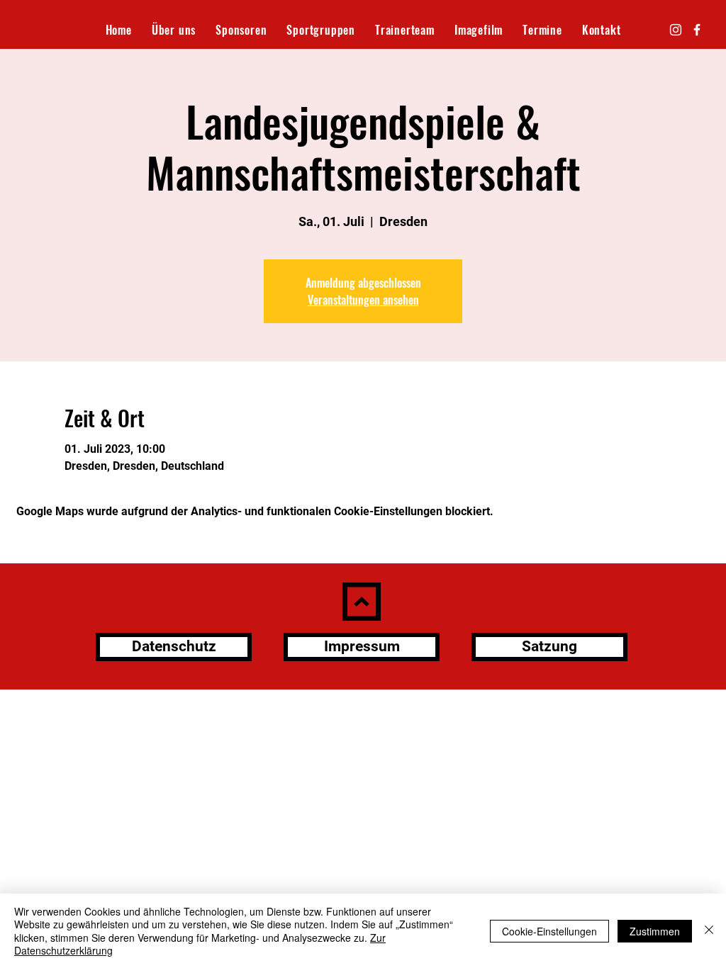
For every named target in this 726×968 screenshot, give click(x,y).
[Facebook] (697, 30)
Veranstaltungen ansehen (363, 299)
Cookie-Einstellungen (549, 931)
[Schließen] (708, 931)
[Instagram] (675, 30)
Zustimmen (655, 931)
